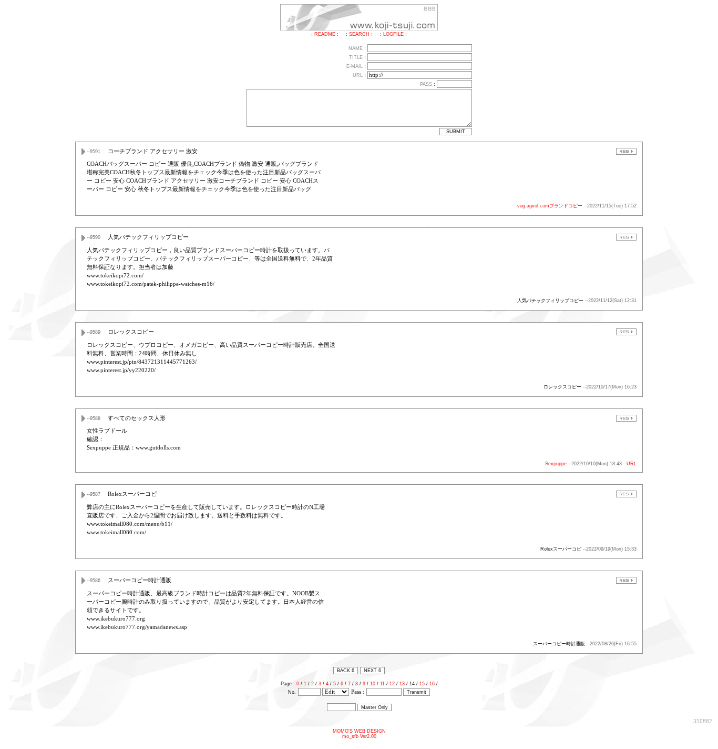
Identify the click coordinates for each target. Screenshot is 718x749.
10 (372, 683)
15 (422, 683)
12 (392, 683)
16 (432, 683)
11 (382, 683)
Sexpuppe (556, 463)
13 (402, 683)
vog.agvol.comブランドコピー (549, 205)
